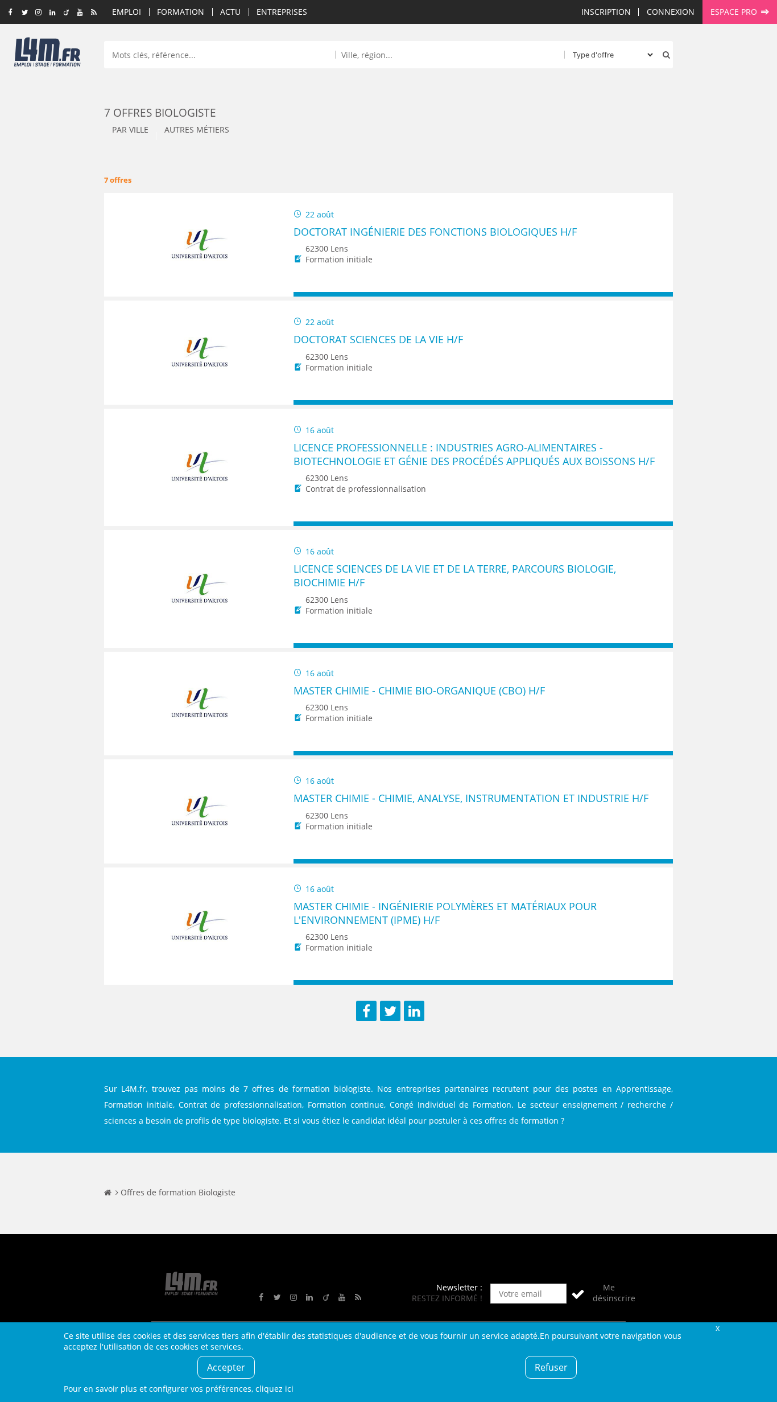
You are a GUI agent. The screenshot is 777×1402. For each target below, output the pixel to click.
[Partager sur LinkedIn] (414, 1011)
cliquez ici (274, 1388)
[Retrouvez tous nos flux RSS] (94, 12)
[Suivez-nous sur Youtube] (80, 12)
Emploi (126, 11)
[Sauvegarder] (307, 295)
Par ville (130, 129)
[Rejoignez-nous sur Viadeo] (66, 12)
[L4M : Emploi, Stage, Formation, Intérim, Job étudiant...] (47, 55)
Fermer (717, 1327)
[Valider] (578, 1294)
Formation (180, 11)
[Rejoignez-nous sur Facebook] (10, 12)
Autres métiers (196, 129)
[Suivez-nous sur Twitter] (24, 12)
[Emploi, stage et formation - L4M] (107, 1192)
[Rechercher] (664, 54)
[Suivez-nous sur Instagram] (38, 12)
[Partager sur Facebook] (366, 1011)
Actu (230, 11)
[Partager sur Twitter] (390, 1011)
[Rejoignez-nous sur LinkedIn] (52, 12)
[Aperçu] (659, 295)
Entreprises (282, 11)
